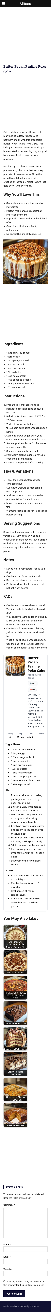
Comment (9, 1205)
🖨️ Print (32, 683)
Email (7, 1257)
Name (7, 1244)
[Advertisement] (25, 37)
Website (7, 1269)
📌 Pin (32, 689)
